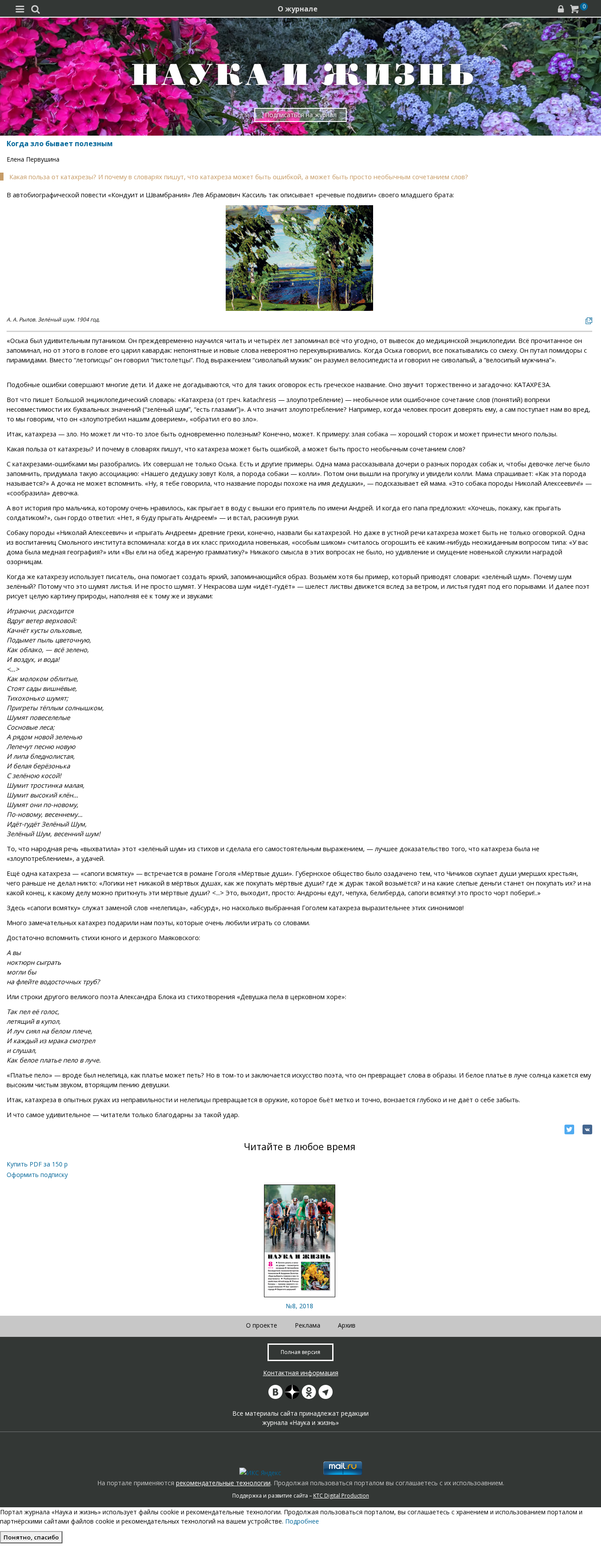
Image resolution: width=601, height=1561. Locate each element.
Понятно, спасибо (31, 1537)
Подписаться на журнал (301, 115)
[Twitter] (569, 1129)
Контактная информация (300, 1373)
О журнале (298, 9)
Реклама (307, 1325)
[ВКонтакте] (587, 1129)
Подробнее (302, 1521)
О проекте (261, 1325)
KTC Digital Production (341, 1495)
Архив (346, 1325)
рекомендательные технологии (223, 1483)
